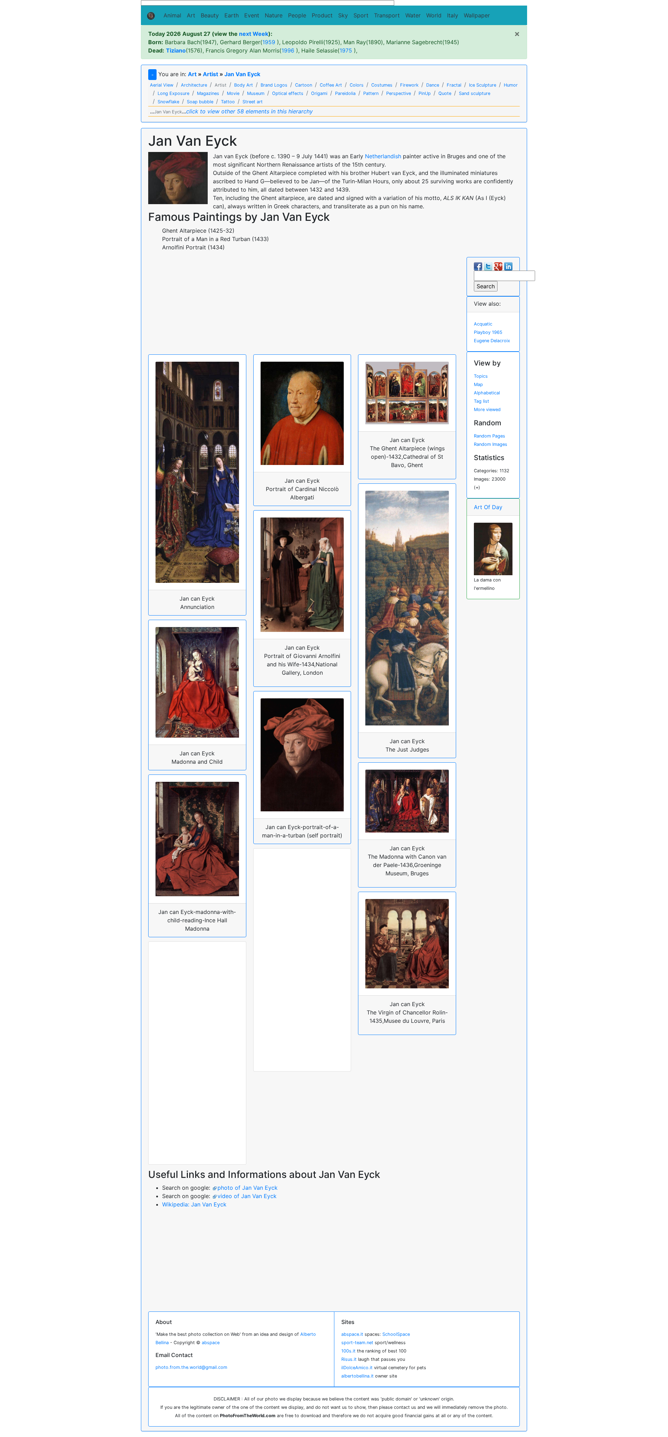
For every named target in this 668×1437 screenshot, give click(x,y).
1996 (287, 50)
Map (478, 384)
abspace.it (352, 1334)
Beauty (210, 15)
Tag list (481, 401)
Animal (172, 15)
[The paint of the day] (493, 548)
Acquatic (483, 324)
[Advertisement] (302, 305)
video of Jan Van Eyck (247, 1196)
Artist (210, 74)
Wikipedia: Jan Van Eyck (194, 1204)
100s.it (348, 1351)
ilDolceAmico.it (357, 1367)
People (297, 15)
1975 (346, 50)
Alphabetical (487, 392)
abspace (211, 1342)
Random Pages (489, 436)
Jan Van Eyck (242, 74)
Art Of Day (488, 507)
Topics (481, 376)
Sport (360, 15)
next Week (253, 33)
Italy (452, 15)
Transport (387, 15)
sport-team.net (357, 1342)
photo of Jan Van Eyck (247, 1187)
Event (251, 15)
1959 (268, 42)
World (434, 15)
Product (322, 15)
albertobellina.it (357, 1376)
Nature (274, 15)
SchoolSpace (396, 1334)
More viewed (487, 409)
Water (413, 15)
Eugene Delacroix (492, 340)
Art (191, 15)
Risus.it (349, 1359)
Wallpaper (477, 15)
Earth (231, 15)
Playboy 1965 (488, 332)
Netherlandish (383, 156)
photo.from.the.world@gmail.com (191, 1367)
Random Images (490, 444)
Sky (343, 15)
